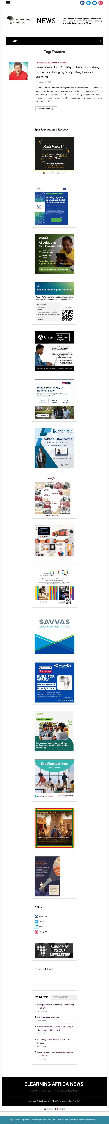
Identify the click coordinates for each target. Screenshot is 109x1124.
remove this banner (88, 1120)
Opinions (64, 63)
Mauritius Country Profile (48, 1017)
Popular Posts (41, 997)
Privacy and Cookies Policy (66, 1090)
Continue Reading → (46, 108)
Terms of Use (45, 1090)
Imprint (34, 1090)
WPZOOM (77, 1101)
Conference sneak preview (47, 63)
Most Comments (60, 997)
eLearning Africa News (53, 1084)
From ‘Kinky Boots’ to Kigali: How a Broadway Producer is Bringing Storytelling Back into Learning (67, 72)
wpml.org (35, 1120)
